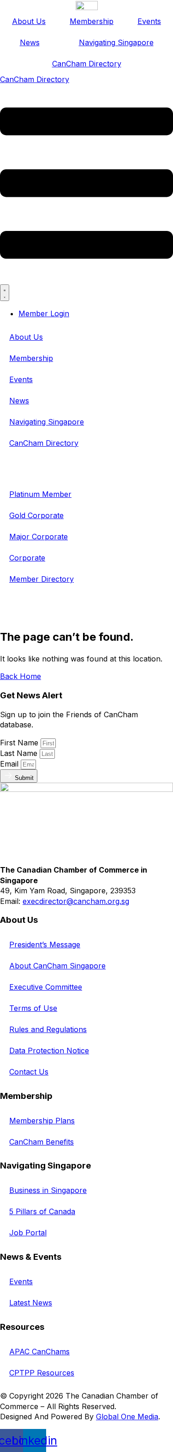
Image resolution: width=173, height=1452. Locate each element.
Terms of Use (33, 1008)
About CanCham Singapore (57, 965)
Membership (91, 21)
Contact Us (28, 1071)
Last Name (20, 753)
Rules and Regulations (48, 1029)
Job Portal (28, 1232)
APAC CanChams (39, 1351)
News (30, 42)
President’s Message (44, 944)
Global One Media (127, 1416)
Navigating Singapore (116, 42)
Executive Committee (45, 987)
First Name (20, 742)
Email (10, 763)
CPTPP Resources (41, 1372)
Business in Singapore (48, 1190)
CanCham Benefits (41, 1141)
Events (149, 21)
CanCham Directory (86, 63)
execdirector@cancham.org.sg (76, 901)
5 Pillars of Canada (42, 1211)
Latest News (30, 1302)
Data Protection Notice (49, 1050)
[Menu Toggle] (4, 292)
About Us (29, 21)
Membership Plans (42, 1120)
